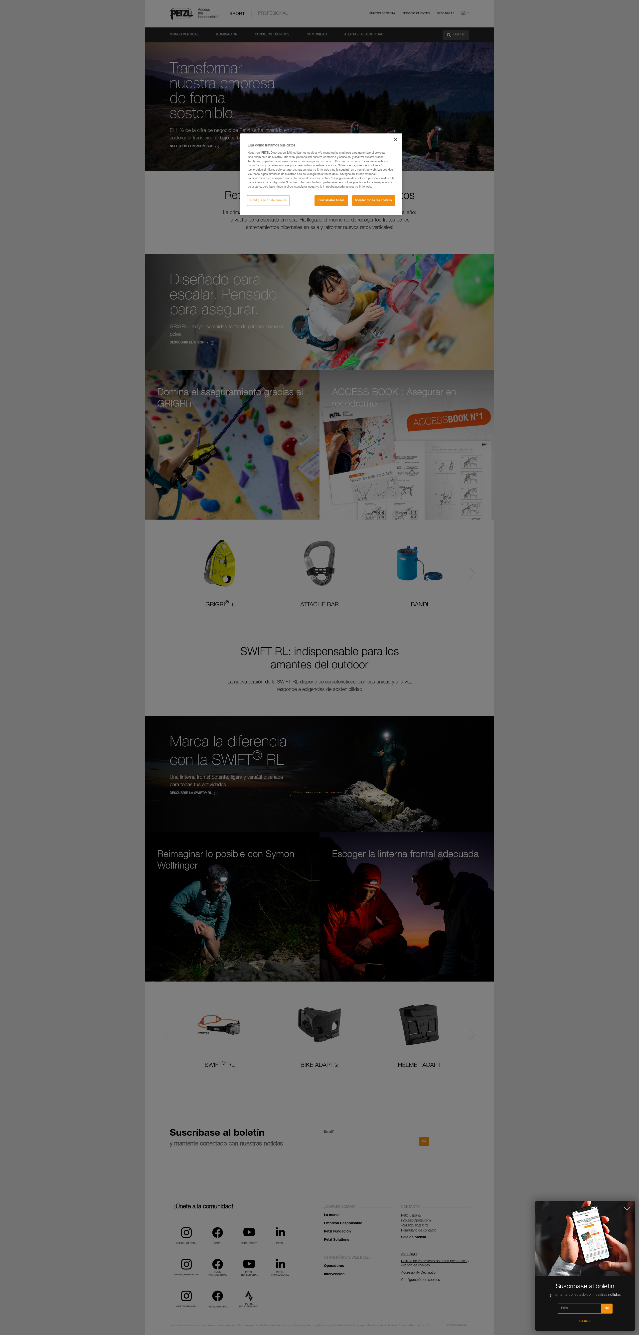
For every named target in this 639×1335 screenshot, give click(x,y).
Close (585, 1321)
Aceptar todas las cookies (373, 200)
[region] (321, 174)
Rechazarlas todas (332, 200)
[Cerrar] (395, 139)
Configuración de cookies (268, 200)
